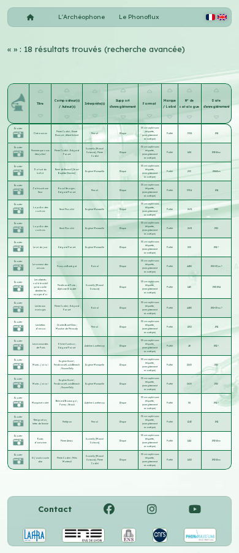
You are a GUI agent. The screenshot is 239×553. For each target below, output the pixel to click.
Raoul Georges (66, 188)
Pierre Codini (63, 131)
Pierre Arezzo (67, 441)
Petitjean (67, 422)
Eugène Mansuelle (94, 171)
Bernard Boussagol (66, 401)
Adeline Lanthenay (95, 346)
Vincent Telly (67, 368)
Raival (95, 266)
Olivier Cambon (66, 344)
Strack (71, 405)
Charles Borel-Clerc (67, 325)
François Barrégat (67, 266)
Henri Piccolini (66, 209)
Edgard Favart (66, 192)
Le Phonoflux (139, 17)
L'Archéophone (81, 17)
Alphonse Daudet (67, 289)
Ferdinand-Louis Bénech (67, 365)
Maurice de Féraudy (67, 329)
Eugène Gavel (66, 361)
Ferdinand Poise (67, 285)
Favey (63, 405)
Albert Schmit (72, 135)
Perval (94, 133)
